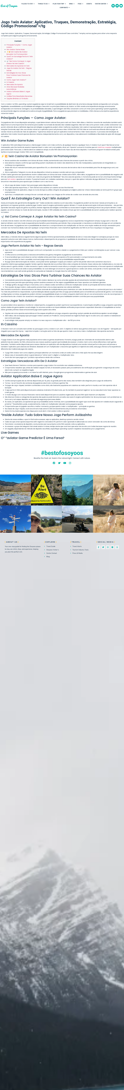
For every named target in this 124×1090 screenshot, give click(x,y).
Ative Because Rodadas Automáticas (15, 88)
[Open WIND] (74, 4)
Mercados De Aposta (14, 84)
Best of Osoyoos (9, 6)
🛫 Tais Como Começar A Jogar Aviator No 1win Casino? (18, 62)
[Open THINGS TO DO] (49, 4)
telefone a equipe (104, 147)
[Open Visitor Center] (107, 4)
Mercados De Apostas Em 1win (18, 66)
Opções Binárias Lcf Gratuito (17, 98)
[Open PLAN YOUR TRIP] (65, 4)
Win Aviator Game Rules (15, 49)
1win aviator (11, 179)
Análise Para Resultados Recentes (19, 96)
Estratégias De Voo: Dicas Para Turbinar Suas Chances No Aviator (18, 75)
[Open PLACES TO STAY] (34, 4)
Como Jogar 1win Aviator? (16, 80)
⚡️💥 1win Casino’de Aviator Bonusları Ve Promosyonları (17, 53)
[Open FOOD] (82, 4)
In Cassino (10, 82)
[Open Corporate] (69, 8)
